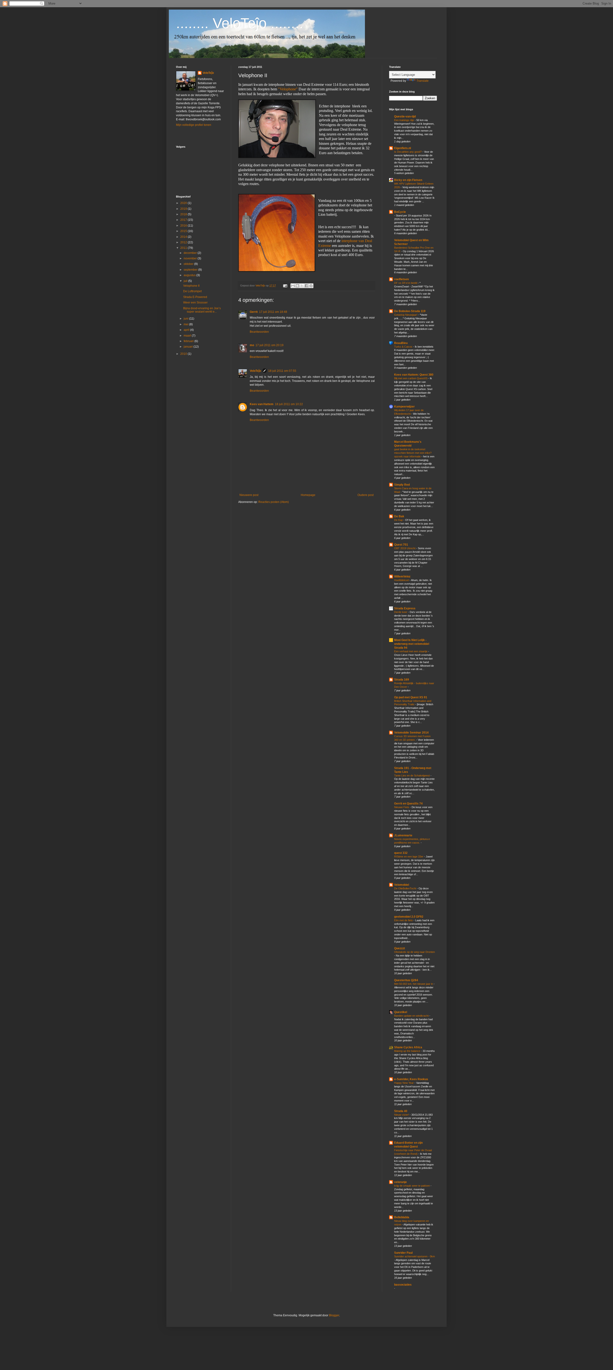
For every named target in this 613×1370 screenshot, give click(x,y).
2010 (184, 354)
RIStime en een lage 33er (409, 856)
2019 (184, 208)
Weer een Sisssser (195, 302)
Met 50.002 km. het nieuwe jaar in (414, 983)
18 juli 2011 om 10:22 (289, 404)
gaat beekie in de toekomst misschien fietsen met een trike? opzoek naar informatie (412, 453)
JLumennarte (403, 835)
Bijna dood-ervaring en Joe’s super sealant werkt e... (202, 310)
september (191, 269)
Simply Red (402, 484)
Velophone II (191, 285)
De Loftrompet (192, 291)
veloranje (400, 1182)
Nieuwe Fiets (402, 807)
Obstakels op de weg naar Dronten (414, 951)
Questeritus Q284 (406, 980)
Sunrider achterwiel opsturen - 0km (414, 1256)
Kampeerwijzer (404, 406)
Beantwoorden (259, 331)
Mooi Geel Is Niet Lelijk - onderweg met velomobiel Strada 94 (411, 643)
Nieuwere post (248, 495)
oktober (189, 264)
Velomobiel (401, 884)
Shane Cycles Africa (408, 1047)
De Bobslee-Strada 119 (410, 311)
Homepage (308, 495)
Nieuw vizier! (402, 1114)
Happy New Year (404, 1082)
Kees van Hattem (261, 404)
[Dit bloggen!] (297, 285)
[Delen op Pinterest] (311, 285)
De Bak (399, 516)
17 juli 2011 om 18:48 (273, 312)
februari (189, 341)
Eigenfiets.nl (402, 148)
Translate (422, 80)
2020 (184, 203)
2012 (184, 242)
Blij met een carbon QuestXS (411, 378)
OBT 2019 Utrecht (405, 548)
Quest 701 (401, 544)
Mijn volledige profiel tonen (193, 125)
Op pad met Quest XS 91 (410, 697)
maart (188, 335)
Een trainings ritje (404, 120)
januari (188, 346)
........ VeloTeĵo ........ (239, 23)
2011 (184, 248)
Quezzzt (399, 948)
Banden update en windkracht (411, 1015)
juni (186, 318)
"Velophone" (288, 89)
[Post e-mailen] (285, 285)
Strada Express (404, 608)
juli (186, 281)
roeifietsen (401, 279)
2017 (184, 220)
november (191, 258)
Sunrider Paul (403, 1252)
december (191, 253)
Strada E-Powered (195, 297)
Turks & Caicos (403, 346)
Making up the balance (407, 1050)
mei (186, 324)
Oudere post (366, 495)
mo (252, 345)
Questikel (400, 1012)
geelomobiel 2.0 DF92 (408, 916)
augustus (190, 275)
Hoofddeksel (401, 580)
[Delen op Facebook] (306, 285)
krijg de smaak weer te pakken (412, 1185)
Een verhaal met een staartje (411, 651)
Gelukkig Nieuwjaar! (406, 314)
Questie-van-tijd (405, 116)
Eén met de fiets (404, 920)
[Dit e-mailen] (292, 285)
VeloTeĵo (255, 371)
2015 (184, 231)
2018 (184, 214)
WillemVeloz (402, 576)
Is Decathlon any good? (408, 151)
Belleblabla (401, 1217)
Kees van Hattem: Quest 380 (413, 374)
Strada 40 (400, 1111)
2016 (184, 225)
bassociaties (403, 1284)
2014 (184, 237)
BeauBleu (401, 343)
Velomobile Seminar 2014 (411, 732)
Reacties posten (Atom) (273, 502)
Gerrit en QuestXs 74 (408, 803)
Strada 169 (401, 679)
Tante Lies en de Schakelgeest (412, 775)
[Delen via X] (302, 285)
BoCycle (400, 212)
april (187, 330)
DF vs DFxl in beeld (406, 282)
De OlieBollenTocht (405, 888)
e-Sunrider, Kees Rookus (411, 1079)
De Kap (398, 520)
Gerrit (254, 312)
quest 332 (401, 853)
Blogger (334, 1315)
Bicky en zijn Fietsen (408, 180)
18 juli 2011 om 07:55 (282, 371)
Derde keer (401, 612)
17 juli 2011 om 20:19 (269, 345)
